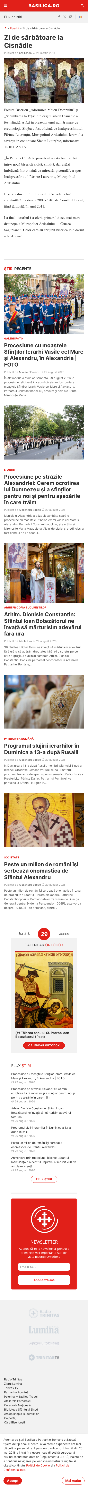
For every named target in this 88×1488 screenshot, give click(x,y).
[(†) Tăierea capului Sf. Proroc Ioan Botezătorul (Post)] (44, 989)
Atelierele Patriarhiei (17, 1401)
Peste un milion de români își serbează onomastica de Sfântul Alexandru (41, 870)
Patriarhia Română (16, 1392)
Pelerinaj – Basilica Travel (20, 1396)
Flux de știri (13, 17)
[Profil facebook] (59, 17)
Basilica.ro (44, 6)
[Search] (82, 6)
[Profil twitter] (64, 17)
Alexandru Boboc (30, 509)
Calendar (44, 945)
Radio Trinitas (13, 1379)
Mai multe (73, 1481)
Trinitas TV (11, 1388)
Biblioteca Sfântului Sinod (21, 1409)
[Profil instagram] (70, 17)
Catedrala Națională (17, 1405)
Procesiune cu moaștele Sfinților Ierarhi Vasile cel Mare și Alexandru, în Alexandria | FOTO (43, 355)
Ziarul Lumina (13, 1383)
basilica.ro (25, 52)
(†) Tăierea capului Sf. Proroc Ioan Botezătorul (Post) (42, 1035)
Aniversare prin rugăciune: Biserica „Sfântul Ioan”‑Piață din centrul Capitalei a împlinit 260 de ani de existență (43, 1162)
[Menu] (5, 6)
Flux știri (44, 1179)
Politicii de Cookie (38, 1465)
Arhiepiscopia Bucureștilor (21, 1413)
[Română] (81, 17)
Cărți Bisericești (14, 1422)
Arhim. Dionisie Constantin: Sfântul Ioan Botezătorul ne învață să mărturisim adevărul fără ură (42, 624)
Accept (12, 1481)
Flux (21, 1066)
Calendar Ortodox (44, 1045)
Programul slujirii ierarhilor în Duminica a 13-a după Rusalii (41, 748)
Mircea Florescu (29, 372)
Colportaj (10, 1418)
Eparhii (14, 28)
